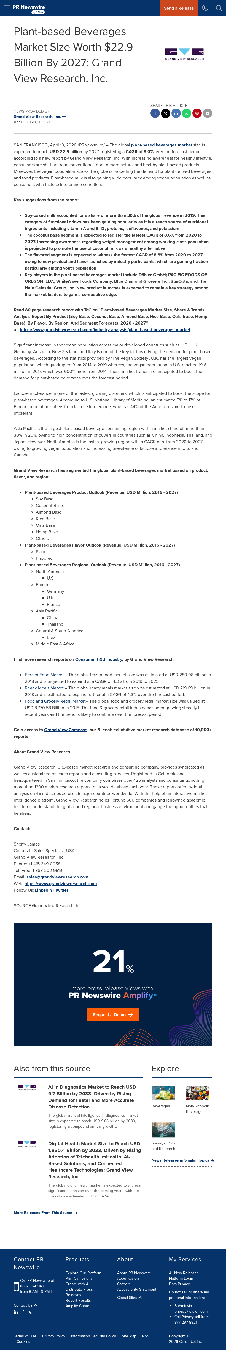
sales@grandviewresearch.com (57, 877)
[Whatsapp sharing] (186, 114)
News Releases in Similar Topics (180, 1160)
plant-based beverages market (161, 145)
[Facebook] (23, 1312)
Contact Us (24, 1305)
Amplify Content (79, 1306)
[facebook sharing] (155, 114)
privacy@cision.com (191, 1311)
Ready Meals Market (44, 688)
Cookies (23, 1342)
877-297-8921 (185, 1322)
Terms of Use (25, 1336)
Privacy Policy (53, 1336)
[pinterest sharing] (197, 114)
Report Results (78, 1300)
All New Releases (184, 1273)
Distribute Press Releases (79, 1292)
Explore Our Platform (83, 1273)
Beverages (161, 1106)
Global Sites (127, 1298)
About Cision (128, 1278)
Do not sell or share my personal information (189, 1295)
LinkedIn (43, 890)
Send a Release (179, 8)
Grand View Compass (65, 730)
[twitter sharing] (165, 114)
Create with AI (77, 1284)
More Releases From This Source (43, 1213)
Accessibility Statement (136, 1289)
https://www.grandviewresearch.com (61, 883)
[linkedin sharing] (176, 114)
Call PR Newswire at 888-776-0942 (37, 1283)
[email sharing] (207, 114)
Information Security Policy (93, 1336)
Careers (124, 1284)
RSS (145, 1336)
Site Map (129, 1336)
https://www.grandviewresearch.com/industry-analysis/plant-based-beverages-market (105, 329)
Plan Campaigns (79, 1278)
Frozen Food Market (44, 675)
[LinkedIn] (17, 1312)
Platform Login (181, 1278)
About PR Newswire (134, 1273)
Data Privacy (179, 1284)
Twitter (61, 890)
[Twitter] (30, 1312)
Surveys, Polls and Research (163, 1146)
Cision (184, 1342)
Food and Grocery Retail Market (55, 701)
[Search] (219, 8)
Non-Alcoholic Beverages (198, 1109)
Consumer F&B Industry (98, 659)
